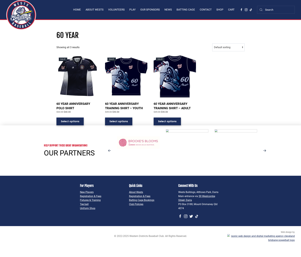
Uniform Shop (87, 208)
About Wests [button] (94, 9)
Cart (231, 9)
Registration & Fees (90, 196)
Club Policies (136, 204)
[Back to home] (21, 15)
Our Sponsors (150, 9)
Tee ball (84, 204)
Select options (70, 121)
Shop (219, 9)
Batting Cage (186, 9)
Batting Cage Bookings (141, 200)
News (168, 9)
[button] (109, 151)
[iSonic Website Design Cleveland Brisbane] (261, 237)
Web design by (288, 232)
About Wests (136, 192)
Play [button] (132, 9)
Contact (206, 9)
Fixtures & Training (90, 200)
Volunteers (116, 9)
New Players (87, 192)
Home (77, 9)
